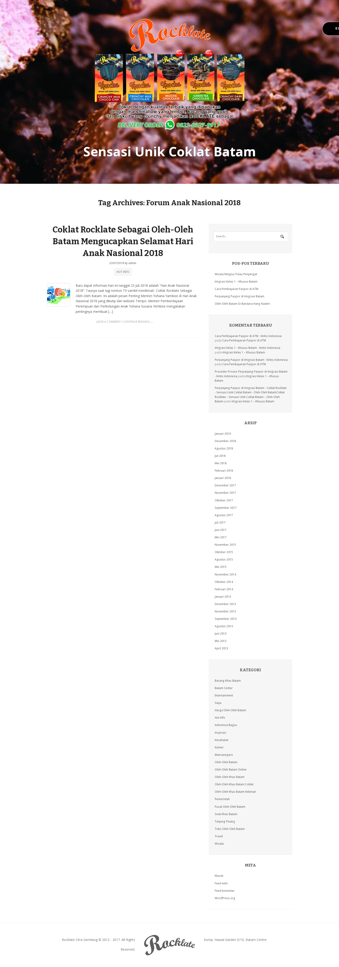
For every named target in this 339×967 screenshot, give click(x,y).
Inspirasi (220, 733)
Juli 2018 (220, 456)
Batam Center (224, 688)
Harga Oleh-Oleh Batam (230, 710)
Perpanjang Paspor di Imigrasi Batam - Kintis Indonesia (251, 360)
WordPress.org (225, 898)
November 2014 (225, 574)
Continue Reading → (138, 322)
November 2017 (225, 493)
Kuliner (219, 747)
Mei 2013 (220, 641)
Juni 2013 (220, 634)
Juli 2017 (220, 522)
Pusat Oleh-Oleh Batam (230, 807)
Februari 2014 (224, 589)
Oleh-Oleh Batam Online (231, 769)
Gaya (218, 703)
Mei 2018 (220, 463)
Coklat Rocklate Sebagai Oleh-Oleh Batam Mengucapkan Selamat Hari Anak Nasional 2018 (123, 241)
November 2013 (225, 611)
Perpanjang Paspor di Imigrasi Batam (239, 296)
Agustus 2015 (224, 559)
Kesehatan (222, 740)
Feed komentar (225, 891)
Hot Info (122, 272)
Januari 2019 (223, 434)
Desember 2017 (225, 485)
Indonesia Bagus (226, 725)
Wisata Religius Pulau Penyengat (236, 274)
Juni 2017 (220, 530)
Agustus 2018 (224, 448)
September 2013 (226, 619)
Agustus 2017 (224, 515)
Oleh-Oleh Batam (226, 762)
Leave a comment (108, 322)
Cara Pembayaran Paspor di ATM (236, 289)
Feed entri (221, 883)
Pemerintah (222, 799)
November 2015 (225, 545)
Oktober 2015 (224, 552)
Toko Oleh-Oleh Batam (230, 829)
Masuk (219, 876)
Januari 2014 (223, 597)
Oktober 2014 (224, 582)
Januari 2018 (223, 478)
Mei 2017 (220, 537)
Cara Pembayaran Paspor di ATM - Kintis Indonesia (248, 336)
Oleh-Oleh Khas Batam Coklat (234, 784)
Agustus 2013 (224, 626)
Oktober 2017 (224, 500)
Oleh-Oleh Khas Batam (229, 777)
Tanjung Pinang (225, 821)
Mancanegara (224, 755)
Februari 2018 (224, 471)
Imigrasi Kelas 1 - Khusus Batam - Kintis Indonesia (247, 348)
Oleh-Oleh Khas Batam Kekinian (235, 792)
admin (132, 263)
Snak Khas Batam (226, 814)
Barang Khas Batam (228, 681)
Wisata (219, 844)
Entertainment (224, 695)
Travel (219, 836)
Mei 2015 (220, 567)
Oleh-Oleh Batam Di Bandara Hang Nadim (242, 304)
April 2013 (221, 648)
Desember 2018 (225, 441)
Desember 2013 (225, 604)
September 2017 (226, 508)
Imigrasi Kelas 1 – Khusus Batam (236, 281)
